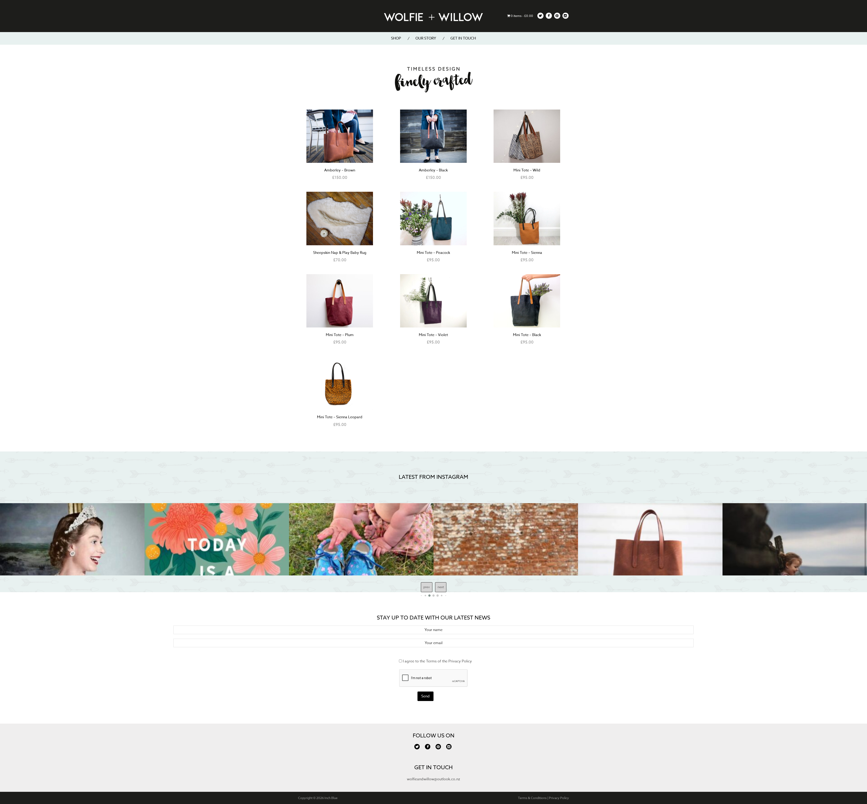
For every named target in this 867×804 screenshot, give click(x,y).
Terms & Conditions (532, 798)
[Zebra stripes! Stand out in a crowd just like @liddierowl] (794, 539)
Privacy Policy (460, 661)
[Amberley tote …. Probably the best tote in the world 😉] (506, 539)
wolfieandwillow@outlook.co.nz (433, 779)
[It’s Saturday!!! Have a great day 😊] (72, 539)
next (441, 587)
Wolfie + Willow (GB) (433, 16)
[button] (421, 595)
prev (426, 587)
